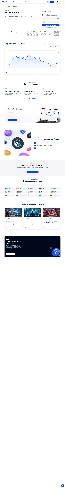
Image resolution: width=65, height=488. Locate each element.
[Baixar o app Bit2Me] (57, 2)
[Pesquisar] (62, 2)
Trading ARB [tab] (49, 11)
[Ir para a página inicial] (5, 2)
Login (48, 1)
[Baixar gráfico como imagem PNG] (56, 46)
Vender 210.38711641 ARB (51, 25)
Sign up (52, 1)
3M (50, 43)
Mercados (15, 1)
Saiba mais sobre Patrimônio (32, 172)
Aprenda (20, 1)
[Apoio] (62, 485)
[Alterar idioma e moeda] (60, 2)
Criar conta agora (32, 98)
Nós (40, 1)
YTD (54, 43)
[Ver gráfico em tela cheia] (58, 46)
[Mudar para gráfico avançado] (58, 44)
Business (30, 1)
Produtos (25, 1)
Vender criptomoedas (9, 6)
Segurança (36, 1)
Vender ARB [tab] (44, 11)
